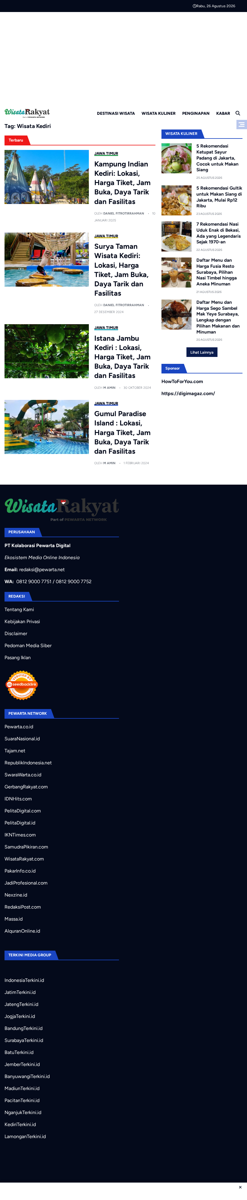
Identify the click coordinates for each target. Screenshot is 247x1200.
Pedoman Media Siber (28, 645)
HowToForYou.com (182, 381)
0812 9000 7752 (74, 581)
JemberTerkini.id (22, 1064)
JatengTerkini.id (21, 1004)
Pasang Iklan (18, 657)
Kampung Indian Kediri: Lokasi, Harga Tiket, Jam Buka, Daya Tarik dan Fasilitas (122, 183)
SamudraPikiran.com (26, 847)
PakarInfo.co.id (20, 871)
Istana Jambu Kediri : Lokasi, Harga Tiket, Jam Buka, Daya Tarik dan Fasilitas (122, 357)
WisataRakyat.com (24, 859)
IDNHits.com (18, 799)
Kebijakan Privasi (22, 621)
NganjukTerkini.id (23, 1112)
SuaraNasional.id (22, 739)
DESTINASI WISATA (116, 113)
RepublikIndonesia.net (28, 763)
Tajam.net (15, 751)
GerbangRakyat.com (26, 787)
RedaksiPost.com (23, 907)
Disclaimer (16, 633)
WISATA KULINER (159, 113)
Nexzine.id (16, 895)
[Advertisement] (123, 57)
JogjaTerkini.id (20, 1016)
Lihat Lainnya (202, 352)
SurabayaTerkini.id (24, 1040)
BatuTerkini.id (19, 1052)
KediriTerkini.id (20, 1124)
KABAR (223, 113)
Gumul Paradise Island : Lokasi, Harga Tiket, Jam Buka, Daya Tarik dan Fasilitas (122, 432)
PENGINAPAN (196, 113)
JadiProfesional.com (26, 883)
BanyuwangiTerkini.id (27, 1076)
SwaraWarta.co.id (23, 775)
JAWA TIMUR (106, 153)
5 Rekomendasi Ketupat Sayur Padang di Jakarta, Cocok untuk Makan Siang (217, 157)
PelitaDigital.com (23, 811)
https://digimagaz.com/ (188, 393)
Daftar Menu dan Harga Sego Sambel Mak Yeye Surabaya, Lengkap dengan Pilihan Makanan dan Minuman (218, 317)
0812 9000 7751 (34, 581)
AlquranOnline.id (22, 931)
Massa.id (14, 919)
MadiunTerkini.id (22, 1088)
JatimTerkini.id (20, 992)
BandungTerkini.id (23, 1028)
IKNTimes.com (20, 835)
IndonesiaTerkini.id (24, 980)
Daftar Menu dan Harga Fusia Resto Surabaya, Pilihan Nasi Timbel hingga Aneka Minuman (216, 272)
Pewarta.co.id (19, 726)
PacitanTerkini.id (22, 1100)
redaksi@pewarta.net (42, 569)
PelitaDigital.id (20, 823)
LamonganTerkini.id (25, 1136)
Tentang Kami (19, 609)
